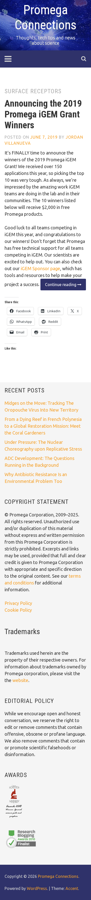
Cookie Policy (18, 609)
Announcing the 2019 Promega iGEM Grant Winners (43, 114)
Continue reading (58, 286)
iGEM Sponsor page (40, 268)
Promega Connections (58, 876)
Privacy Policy (18, 603)
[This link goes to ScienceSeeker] (14, 818)
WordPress (37, 888)
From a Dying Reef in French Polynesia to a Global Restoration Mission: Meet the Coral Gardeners (43, 426)
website (20, 680)
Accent (71, 888)
